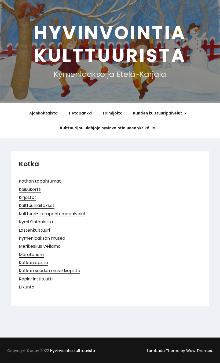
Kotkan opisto (33, 263)
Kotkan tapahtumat (40, 181)
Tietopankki (80, 113)
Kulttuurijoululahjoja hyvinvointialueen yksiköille (107, 128)
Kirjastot (27, 197)
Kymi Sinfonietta (36, 222)
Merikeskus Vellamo (40, 246)
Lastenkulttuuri (34, 230)
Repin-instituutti (36, 279)
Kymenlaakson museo (42, 238)
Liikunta (26, 287)
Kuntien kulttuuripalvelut (157, 113)
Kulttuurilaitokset (36, 205)
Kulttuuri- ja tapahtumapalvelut (52, 214)
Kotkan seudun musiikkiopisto (49, 271)
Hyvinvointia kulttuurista (110, 44)
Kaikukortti (30, 189)
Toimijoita (112, 113)
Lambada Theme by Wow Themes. (180, 350)
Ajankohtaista (43, 113)
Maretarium (31, 254)
